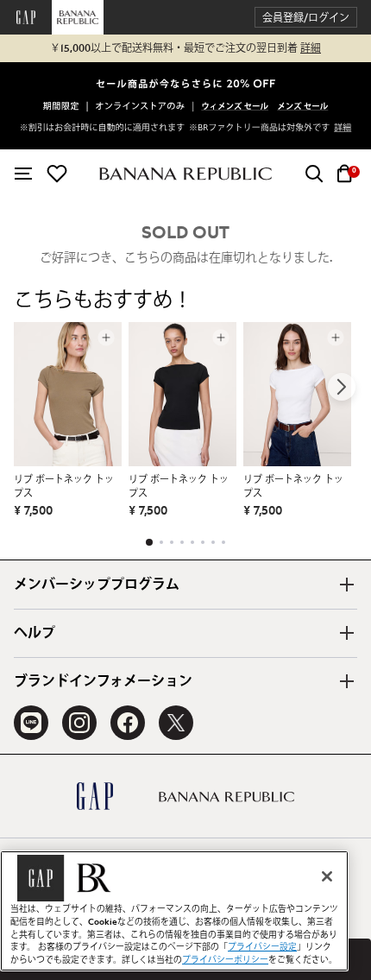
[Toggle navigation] (23, 173)
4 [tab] (182, 542)
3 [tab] (171, 542)
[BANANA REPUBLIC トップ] (185, 174)
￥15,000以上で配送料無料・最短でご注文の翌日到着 (185, 48)
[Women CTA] (235, 107)
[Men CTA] (302, 107)
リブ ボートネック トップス (64, 486)
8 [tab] (223, 542)
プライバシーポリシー (225, 960)
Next (341, 387)
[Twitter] (176, 722)
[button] (305, 18)
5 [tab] (192, 542)
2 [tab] (161, 542)
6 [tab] (202, 542)
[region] (174, 910)
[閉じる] (327, 876)
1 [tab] (149, 542)
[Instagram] (79, 722)
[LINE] (31, 722)
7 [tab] (213, 542)
